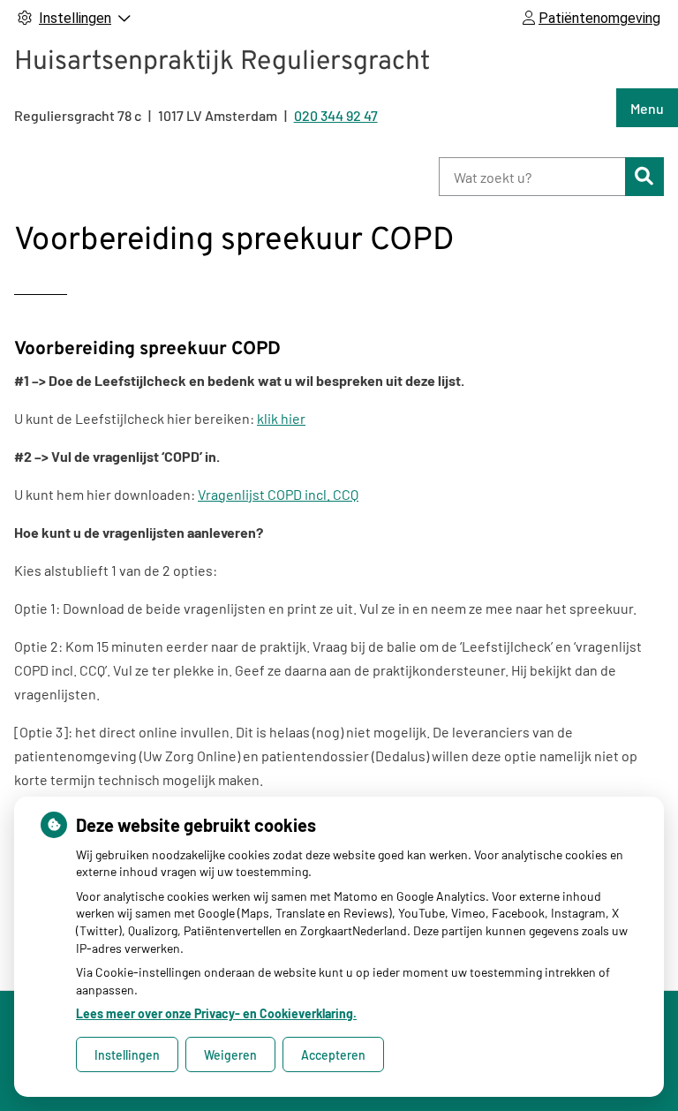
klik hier (281, 418)
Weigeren (230, 1054)
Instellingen (127, 1054)
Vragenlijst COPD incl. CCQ (278, 494)
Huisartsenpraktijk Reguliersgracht (222, 62)
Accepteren (333, 1054)
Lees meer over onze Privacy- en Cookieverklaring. (216, 1013)
